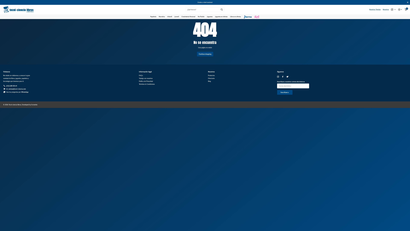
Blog (209, 81)
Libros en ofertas (235, 17)
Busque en (222, 9)
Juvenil (177, 17)
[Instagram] (278, 77)
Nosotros (386, 9)
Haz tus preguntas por (17, 92)
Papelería (153, 17)
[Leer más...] (393, 9)
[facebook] (282, 77)
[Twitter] (287, 76)
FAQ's (141, 75)
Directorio (211, 78)
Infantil (169, 17)
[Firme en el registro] (400, 9)
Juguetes (210, 17)
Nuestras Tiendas (375, 9)
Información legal (145, 72)
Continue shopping (205, 54)
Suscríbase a (285, 92)
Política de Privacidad (146, 81)
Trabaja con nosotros (146, 78)
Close (407, 2)
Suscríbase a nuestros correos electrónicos (291, 82)
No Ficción (201, 17)
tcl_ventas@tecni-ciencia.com (16, 89)
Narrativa (162, 17)
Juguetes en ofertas (221, 17)
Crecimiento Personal (188, 17)
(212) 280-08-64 (11, 86)
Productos (211, 75)
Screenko (34, 105)
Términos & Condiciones (147, 84)
